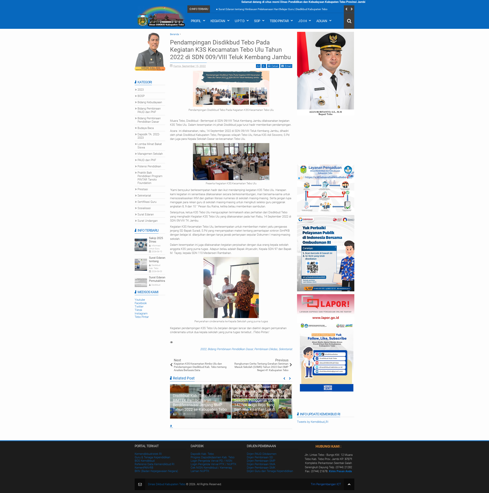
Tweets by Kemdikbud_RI (312, 422)
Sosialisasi (144, 208)
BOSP (141, 96)
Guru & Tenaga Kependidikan (152, 457)
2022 (203, 349)
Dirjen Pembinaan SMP (261, 460)
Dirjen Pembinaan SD (260, 457)
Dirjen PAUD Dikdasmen (261, 454)
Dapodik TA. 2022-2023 (149, 136)
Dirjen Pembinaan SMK (261, 467)
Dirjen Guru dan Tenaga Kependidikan (270, 471)
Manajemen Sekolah (150, 153)
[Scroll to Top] (349, 484)
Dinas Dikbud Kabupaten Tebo (166, 484)
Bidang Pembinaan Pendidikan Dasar (230, 349)
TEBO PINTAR (279, 21)
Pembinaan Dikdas (265, 349)
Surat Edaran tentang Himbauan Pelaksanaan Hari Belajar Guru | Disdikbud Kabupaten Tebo (242, 9)
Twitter (139, 306)
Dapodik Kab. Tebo (202, 454)
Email (288, 66)
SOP (257, 21)
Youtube (140, 299)
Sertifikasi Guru (147, 202)
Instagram (141, 313)
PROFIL (196, 21)
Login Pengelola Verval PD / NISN (211, 460)
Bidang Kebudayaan (150, 102)
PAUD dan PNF (147, 160)
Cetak (274, 66)
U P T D (239, 21)
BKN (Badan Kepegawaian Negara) (156, 471)
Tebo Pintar (142, 317)
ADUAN (321, 21)
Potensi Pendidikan (149, 166)
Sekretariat (285, 349)
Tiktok (138, 310)
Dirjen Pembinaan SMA (261, 464)
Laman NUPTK (200, 471)
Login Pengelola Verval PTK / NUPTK (213, 464)
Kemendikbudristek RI (148, 454)
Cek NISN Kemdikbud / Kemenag (211, 467)
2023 (141, 89)
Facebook (141, 303)
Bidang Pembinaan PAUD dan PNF (149, 110)
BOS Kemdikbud (145, 460)
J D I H (302, 21)
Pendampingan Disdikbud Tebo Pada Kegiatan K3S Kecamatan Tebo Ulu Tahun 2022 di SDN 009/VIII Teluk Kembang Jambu (230, 50)
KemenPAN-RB (144, 467)
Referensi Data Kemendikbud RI (154, 464)
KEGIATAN (217, 21)
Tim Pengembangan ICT (326, 484)
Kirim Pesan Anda (340, 471)
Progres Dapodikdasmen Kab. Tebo (212, 457)
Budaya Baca (146, 128)
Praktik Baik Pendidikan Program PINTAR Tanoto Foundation (150, 178)
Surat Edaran (146, 214)
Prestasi (143, 189)
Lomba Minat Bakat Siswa (150, 145)
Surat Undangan (148, 220)
